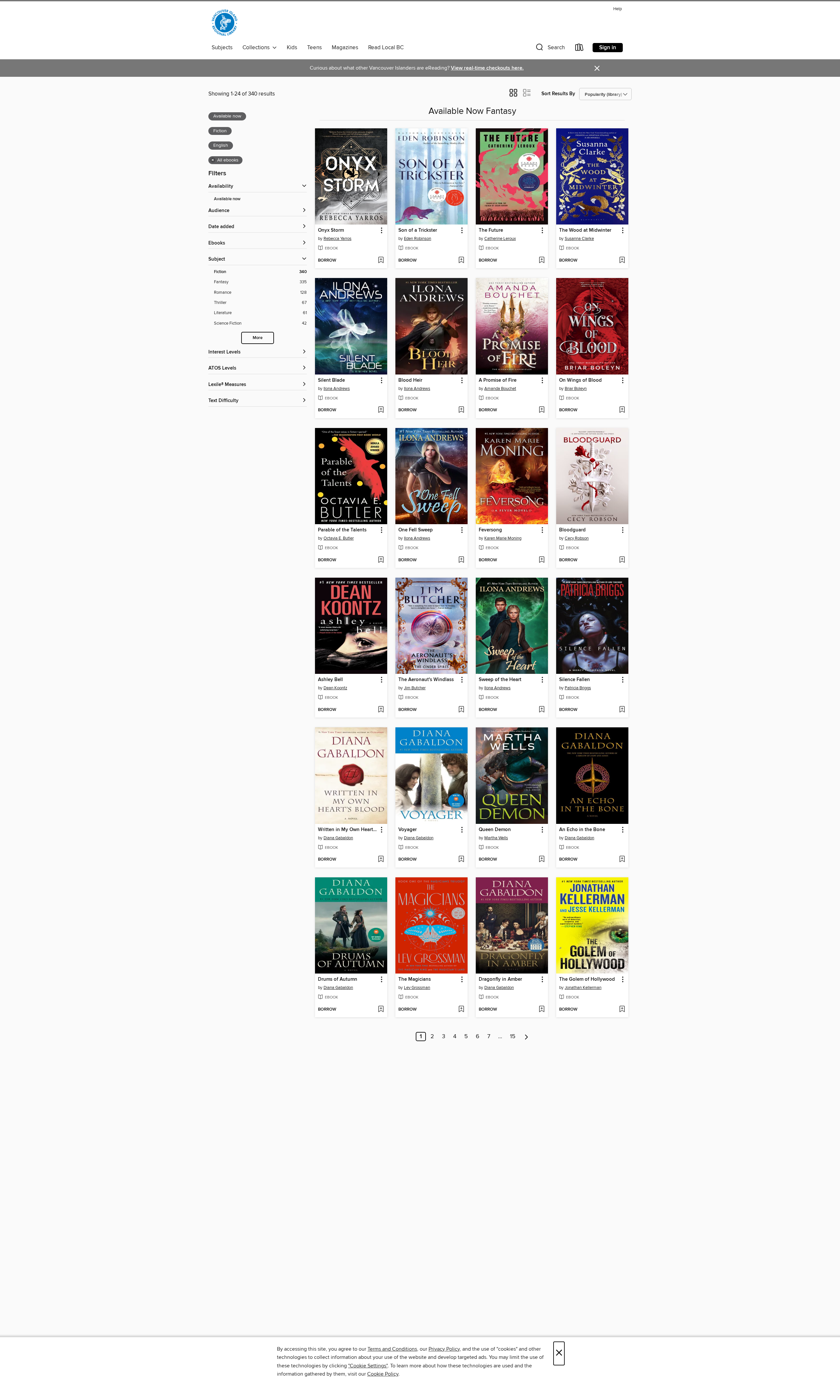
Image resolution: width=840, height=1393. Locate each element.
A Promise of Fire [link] (497, 380)
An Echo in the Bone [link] (582, 830)
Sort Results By (558, 94)
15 (512, 1036)
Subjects (222, 47)
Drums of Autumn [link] (337, 979)
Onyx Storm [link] (331, 230)
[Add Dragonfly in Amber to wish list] (541, 1009)
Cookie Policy (382, 1374)
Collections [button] (257, 47)
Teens (314, 47)
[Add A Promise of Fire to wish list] (541, 410)
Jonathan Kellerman (583, 987)
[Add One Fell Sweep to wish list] (461, 560)
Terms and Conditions (392, 1349)
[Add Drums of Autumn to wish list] (381, 1009)
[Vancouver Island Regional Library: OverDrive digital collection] (224, 22)
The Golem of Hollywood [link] (587, 979)
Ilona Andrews (337, 388)
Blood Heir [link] (410, 380)
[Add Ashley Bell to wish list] (381, 710)
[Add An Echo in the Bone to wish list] (622, 859)
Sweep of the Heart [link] (500, 680)
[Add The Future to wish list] (541, 260)
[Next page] (526, 1036)
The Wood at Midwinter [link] (585, 230)
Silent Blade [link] (331, 380)
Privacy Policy (444, 1349)
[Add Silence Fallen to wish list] (622, 710)
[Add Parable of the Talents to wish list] (381, 560)
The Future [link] (491, 230)
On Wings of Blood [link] (580, 380)
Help (617, 9)
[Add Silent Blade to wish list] (381, 410)
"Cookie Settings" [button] (368, 1365)
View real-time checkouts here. (487, 68)
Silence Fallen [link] (574, 680)
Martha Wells (496, 838)
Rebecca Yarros (337, 238)
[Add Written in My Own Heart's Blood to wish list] (381, 859)
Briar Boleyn (576, 388)
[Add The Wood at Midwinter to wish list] (622, 260)
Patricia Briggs (578, 688)
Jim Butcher (415, 688)
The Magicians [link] (414, 979)
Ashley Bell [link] (330, 680)
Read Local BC (386, 47)
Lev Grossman (417, 987)
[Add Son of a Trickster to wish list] (461, 260)
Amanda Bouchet (500, 388)
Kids (292, 47)
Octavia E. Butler (339, 538)
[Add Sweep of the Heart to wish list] (541, 710)
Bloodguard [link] (572, 530)
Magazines (345, 47)
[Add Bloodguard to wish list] (622, 560)
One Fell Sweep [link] (415, 530)
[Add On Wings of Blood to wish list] (622, 410)
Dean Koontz (335, 688)
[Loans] (579, 48)
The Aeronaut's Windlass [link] (426, 680)
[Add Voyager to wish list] (461, 859)
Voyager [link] (407, 830)
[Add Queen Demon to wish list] (541, 859)
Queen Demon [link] (495, 830)
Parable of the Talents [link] (342, 530)
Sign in (607, 47)
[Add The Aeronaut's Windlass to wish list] (461, 710)
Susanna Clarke (579, 238)
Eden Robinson (417, 238)
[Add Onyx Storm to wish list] (381, 260)
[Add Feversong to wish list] (541, 560)
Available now (227, 199)
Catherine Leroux (500, 238)
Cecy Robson (577, 538)
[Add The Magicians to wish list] (461, 1009)
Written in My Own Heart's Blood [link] (348, 830)
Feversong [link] (490, 530)
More (257, 338)
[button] (550, 48)
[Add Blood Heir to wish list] (461, 410)
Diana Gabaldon (338, 838)
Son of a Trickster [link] (417, 230)
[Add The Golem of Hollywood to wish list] (622, 1009)
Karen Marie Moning (502, 538)
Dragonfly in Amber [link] (500, 979)
